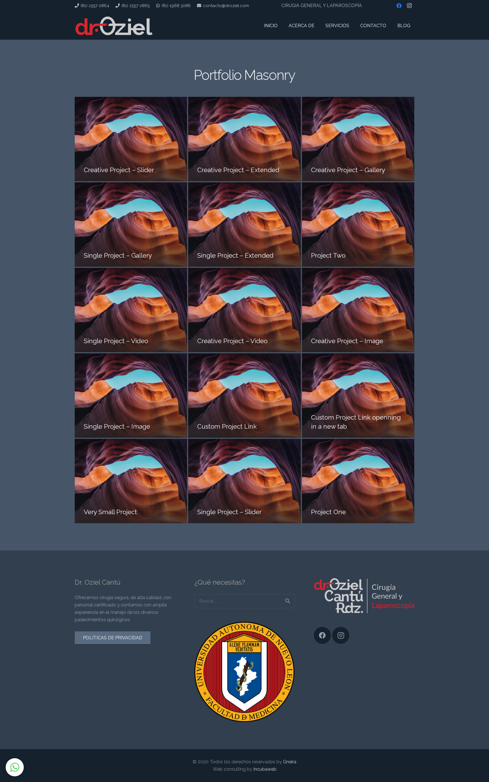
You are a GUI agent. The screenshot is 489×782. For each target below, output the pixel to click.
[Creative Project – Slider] (131, 139)
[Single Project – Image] (131, 395)
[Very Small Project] (131, 481)
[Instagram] (409, 6)
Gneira (289, 761)
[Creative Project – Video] (244, 310)
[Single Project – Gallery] (131, 224)
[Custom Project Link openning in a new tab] (358, 395)
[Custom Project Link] (244, 395)
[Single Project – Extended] (244, 224)
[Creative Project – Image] (358, 310)
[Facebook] (399, 6)
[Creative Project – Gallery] (358, 139)
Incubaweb (264, 769)
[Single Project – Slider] (244, 481)
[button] (15, 767)
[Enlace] (114, 25)
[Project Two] (358, 224)
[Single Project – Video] (131, 310)
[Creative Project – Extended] (244, 139)
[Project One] (358, 481)
